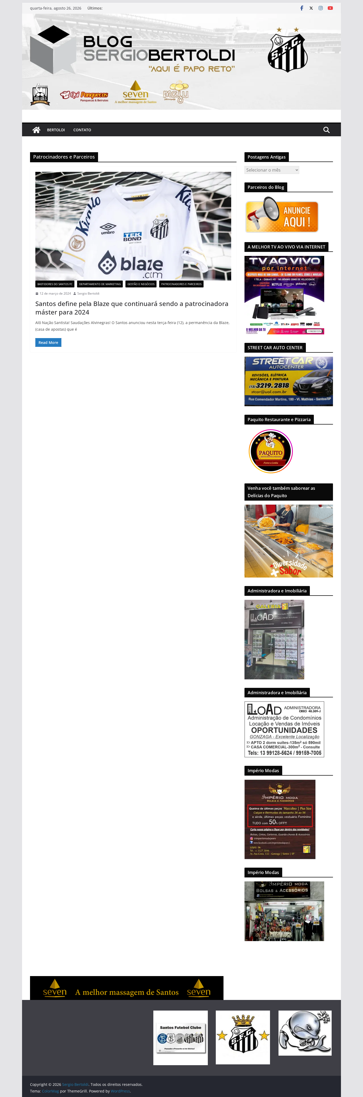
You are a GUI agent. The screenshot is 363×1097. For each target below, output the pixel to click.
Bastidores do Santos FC (54, 284)
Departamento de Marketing (100, 284)
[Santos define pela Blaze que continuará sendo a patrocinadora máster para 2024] (133, 226)
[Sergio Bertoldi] (36, 130)
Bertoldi (56, 129)
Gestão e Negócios (141, 284)
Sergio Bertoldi (88, 293)
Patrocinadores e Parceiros (181, 284)
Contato (82, 129)
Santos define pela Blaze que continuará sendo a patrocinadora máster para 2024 (132, 307)
